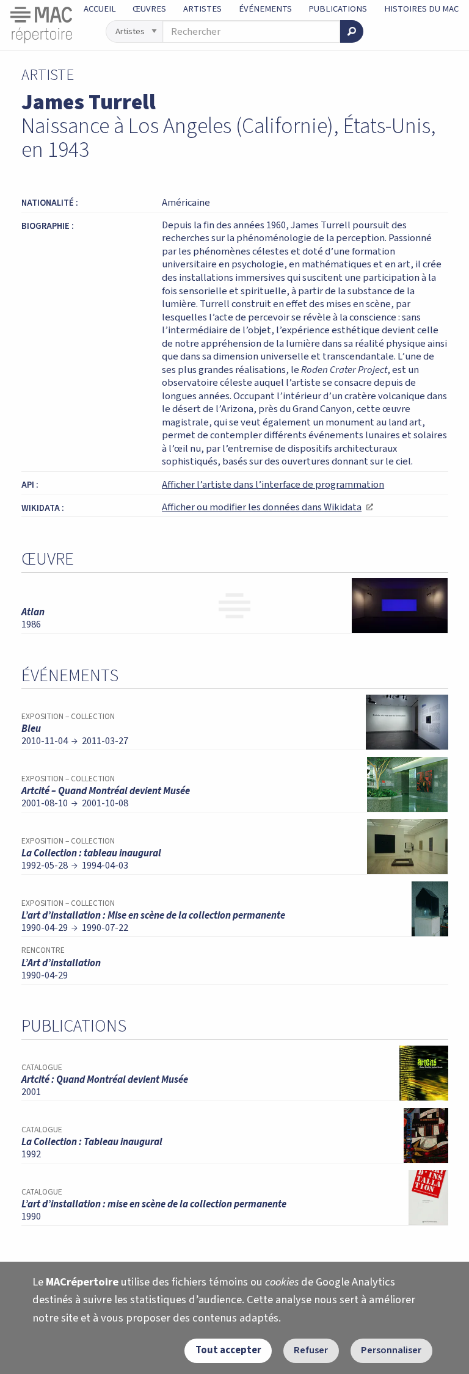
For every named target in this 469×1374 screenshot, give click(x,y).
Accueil (100, 8)
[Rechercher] (351, 31)
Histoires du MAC (421, 8)
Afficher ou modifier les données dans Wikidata (267, 507)
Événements (265, 8)
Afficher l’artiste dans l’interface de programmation (273, 484)
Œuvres (149, 8)
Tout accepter (228, 1350)
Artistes (202, 8)
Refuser (311, 1350)
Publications (337, 8)
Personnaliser (391, 1350)
